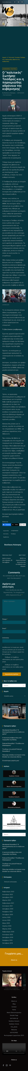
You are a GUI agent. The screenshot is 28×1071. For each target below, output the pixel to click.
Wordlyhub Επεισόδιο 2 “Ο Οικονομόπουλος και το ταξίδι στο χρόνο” (13, 732)
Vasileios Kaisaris (14, 1021)
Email (4, 628)
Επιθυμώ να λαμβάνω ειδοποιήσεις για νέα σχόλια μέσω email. (13, 659)
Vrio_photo (14, 1027)
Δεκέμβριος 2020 (7, 909)
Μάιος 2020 (6, 923)
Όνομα (5, 619)
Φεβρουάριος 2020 (8, 931)
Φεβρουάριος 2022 (8, 891)
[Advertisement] (14, 41)
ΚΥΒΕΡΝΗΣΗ (14, 530)
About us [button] (14, 960)
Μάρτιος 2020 (6, 929)
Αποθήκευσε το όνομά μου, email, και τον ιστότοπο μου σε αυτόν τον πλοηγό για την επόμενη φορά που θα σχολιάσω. (13, 651)
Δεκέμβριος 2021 (7, 897)
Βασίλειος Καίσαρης (12, 545)
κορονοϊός (6, 530)
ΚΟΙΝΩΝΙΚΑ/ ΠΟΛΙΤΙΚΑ (9, 69)
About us (14, 1001)
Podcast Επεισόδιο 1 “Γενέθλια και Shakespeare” (13, 744)
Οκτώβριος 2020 (7, 914)
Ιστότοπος (5, 638)
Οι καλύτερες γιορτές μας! (10, 760)
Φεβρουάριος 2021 (8, 903)
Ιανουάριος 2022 (7, 894)
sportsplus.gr (14, 1018)
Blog (14, 1004)
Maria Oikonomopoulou (14, 1012)
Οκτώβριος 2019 (7, 943)
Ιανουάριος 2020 (7, 934)
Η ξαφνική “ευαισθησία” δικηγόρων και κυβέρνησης (12, 988)
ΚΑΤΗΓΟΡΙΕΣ (14, 1032)
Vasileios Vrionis (14, 1024)
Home (14, 1009)
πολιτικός (5, 534)
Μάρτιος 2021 (6, 900)
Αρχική (4, 57)
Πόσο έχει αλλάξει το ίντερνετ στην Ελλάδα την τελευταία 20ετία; (13, 756)
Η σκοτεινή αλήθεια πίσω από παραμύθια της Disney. (11, 738)
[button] (8, 548)
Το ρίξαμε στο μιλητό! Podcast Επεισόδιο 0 (12, 750)
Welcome (14, 1029)
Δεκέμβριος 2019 (7, 937)
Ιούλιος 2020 (6, 917)
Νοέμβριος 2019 (7, 940)
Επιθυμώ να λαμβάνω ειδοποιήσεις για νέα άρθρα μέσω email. (12, 667)
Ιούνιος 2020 (6, 920)
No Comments (7, 95)
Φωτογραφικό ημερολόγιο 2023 (14, 1035)
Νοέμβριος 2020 (7, 911)
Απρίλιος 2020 (6, 926)
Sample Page (14, 1015)
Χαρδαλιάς (6, 537)
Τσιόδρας (13, 534)
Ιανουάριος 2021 (7, 906)
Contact (14, 1007)
